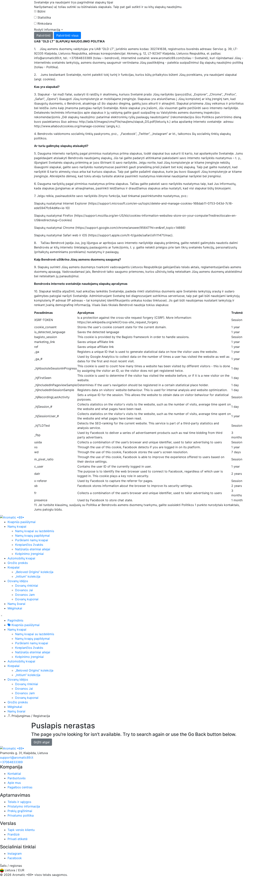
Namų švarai (16, 711)
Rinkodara (44, 23)
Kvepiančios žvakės (29, 545)
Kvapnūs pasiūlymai (25, 625)
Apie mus (14, 783)
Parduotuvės (17, 778)
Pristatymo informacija (24, 806)
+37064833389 (11, 762)
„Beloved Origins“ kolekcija (34, 572)
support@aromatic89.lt (16, 757)
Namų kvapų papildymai (32, 535)
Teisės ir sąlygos (19, 802)
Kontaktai (14, 773)
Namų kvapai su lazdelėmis (34, 531)
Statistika (44, 17)
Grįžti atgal (42, 742)
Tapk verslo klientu (21, 830)
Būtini (41, 11)
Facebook (15, 858)
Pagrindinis (15, 620)
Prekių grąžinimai (20, 811)
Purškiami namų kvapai (31, 540)
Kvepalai (13, 666)
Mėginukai (15, 707)
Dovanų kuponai (26, 599)
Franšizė (13, 834)
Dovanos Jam (25, 595)
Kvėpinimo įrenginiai (29, 554)
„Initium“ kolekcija (27, 576)
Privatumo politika (21, 815)
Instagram (15, 853)
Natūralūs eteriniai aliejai (32, 549)
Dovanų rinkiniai (26, 585)
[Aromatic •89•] (12, 517)
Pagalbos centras (20, 787)
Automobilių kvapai (21, 661)
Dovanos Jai (24, 590)
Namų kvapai (17, 629)
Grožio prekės (18, 702)
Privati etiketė (17, 839)
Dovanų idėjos (18, 679)
